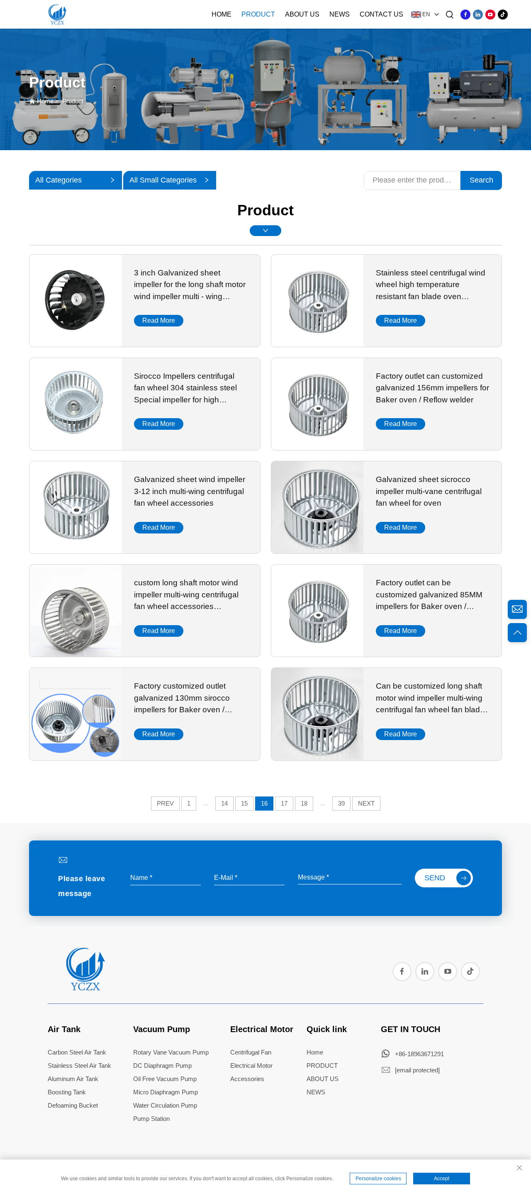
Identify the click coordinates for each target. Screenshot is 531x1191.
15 (244, 803)
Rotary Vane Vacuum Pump (171, 1052)
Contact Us (381, 14)
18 (304, 803)
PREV (165, 803)
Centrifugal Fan (250, 1052)
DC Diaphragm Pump (162, 1065)
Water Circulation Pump (165, 1105)
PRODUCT (322, 1065)
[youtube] (490, 14)
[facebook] (465, 14)
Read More (158, 320)
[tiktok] (503, 14)
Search (481, 180)
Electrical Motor (261, 1029)
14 (224, 803)
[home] (85, 988)
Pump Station (151, 1118)
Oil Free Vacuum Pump (165, 1078)
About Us (302, 14)
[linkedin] (478, 14)
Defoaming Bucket (73, 1105)
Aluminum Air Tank (73, 1078)
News (339, 14)
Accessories (247, 1078)
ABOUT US (323, 1078)
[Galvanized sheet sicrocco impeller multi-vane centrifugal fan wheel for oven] (317, 550)
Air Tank (64, 1029)
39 (341, 803)
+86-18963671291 (419, 1053)
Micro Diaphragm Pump (165, 1092)
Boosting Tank (67, 1092)
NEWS (316, 1092)
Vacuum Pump (161, 1029)
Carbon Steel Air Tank (77, 1052)
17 (284, 803)
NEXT (366, 803)
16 (264, 803)
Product (258, 14)
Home (221, 14)
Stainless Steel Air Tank (79, 1065)
